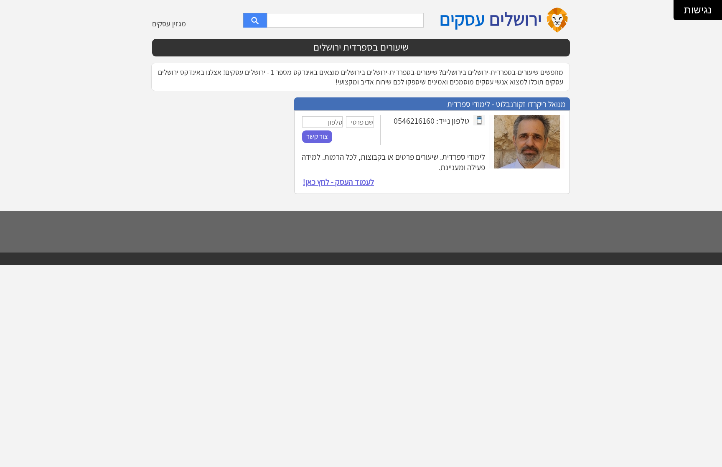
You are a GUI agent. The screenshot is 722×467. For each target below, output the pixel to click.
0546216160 (414, 120)
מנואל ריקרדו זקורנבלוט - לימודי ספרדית (506, 104)
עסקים (462, 19)
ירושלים (515, 19)
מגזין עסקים (169, 23)
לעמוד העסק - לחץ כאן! (338, 181)
